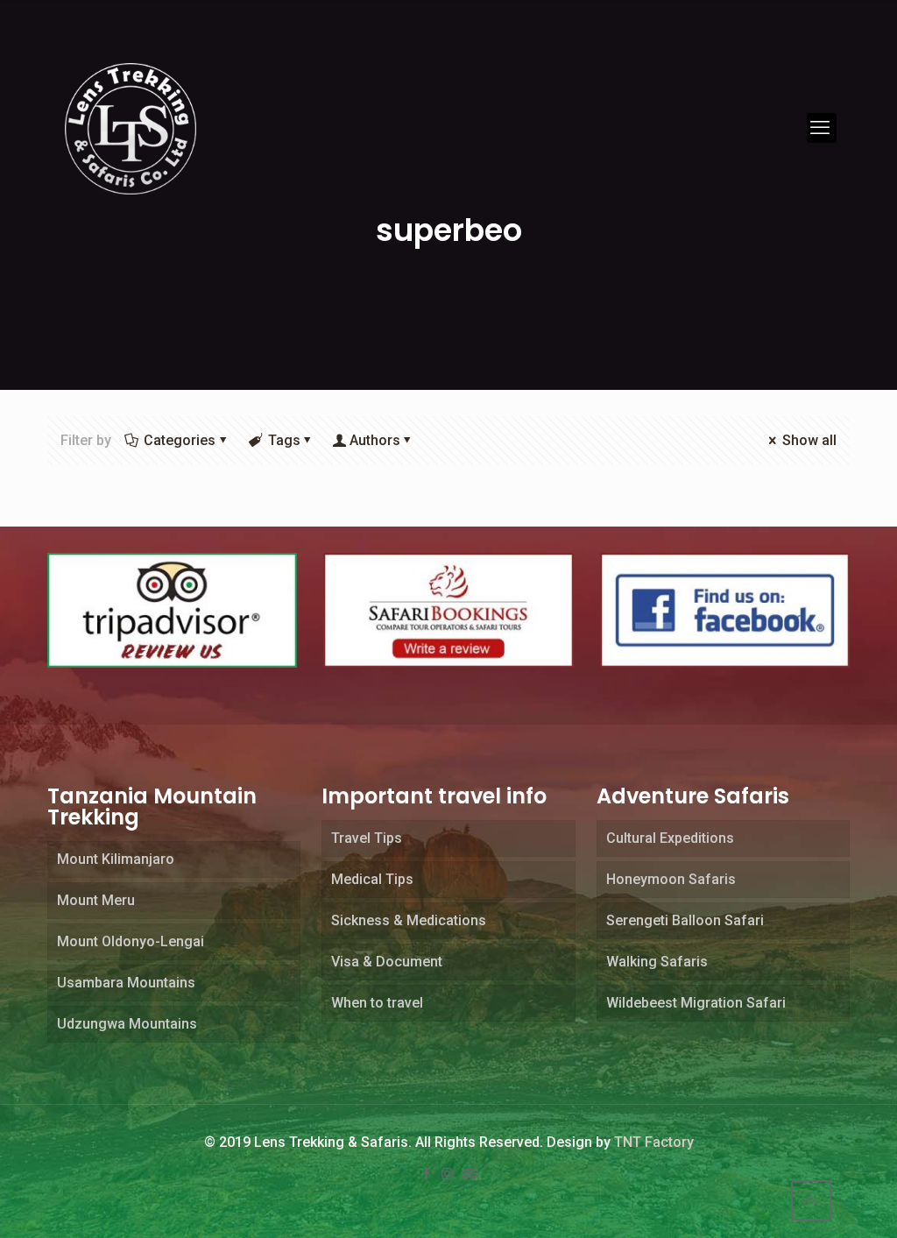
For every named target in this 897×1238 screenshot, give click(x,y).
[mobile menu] (822, 128)
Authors (375, 440)
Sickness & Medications (408, 920)
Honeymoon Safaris (671, 879)
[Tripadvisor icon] (469, 1174)
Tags (284, 440)
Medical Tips (372, 879)
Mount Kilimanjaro (115, 859)
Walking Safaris (657, 961)
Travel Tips (366, 838)
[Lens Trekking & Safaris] (130, 127)
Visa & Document (386, 961)
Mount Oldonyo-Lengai (130, 941)
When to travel (377, 1002)
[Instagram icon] (448, 1174)
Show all (809, 440)
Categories (179, 440)
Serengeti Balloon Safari (685, 920)
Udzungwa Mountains (127, 1023)
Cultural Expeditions (670, 838)
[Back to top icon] (811, 1200)
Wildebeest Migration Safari (696, 1002)
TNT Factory (654, 1142)
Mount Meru (96, 900)
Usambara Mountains (126, 982)
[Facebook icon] (427, 1174)
